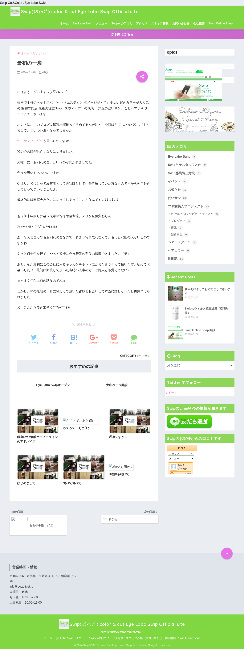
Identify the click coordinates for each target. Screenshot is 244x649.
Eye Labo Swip (82, 23)
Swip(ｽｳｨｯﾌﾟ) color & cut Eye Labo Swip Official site (80, 11)
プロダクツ (180, 220)
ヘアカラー (178, 250)
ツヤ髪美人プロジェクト (188, 206)
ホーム (64, 23)
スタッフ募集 (160, 23)
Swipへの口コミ (121, 23)
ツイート (171, 393)
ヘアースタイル (181, 242)
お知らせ (177, 189)
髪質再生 (179, 234)
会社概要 (199, 23)
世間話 (175, 258)
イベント (176, 181)
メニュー (102, 23)
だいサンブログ (28, 141)
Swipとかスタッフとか (187, 165)
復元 (176, 227)
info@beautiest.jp (21, 586)
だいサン (144, 356)
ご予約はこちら (122, 34)
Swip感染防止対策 (183, 173)
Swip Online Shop (221, 23)
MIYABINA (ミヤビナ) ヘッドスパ (194, 213)
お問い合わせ (180, 23)
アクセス (142, 23)
